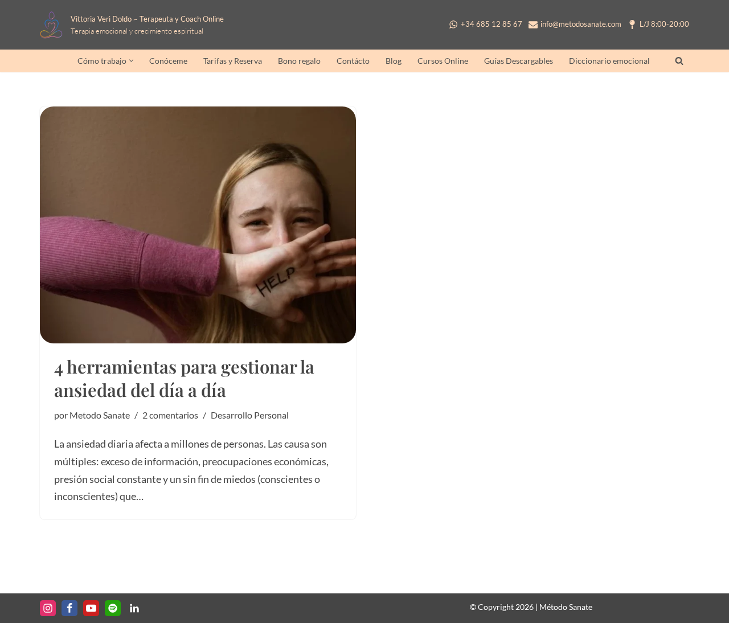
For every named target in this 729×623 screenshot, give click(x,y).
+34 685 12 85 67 (491, 24)
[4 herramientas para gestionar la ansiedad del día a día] (198, 224)
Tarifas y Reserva (232, 60)
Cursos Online (442, 60)
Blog (394, 60)
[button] (131, 61)
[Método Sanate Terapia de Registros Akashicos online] (54, 25)
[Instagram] (48, 608)
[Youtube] (91, 608)
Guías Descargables (518, 60)
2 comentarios (170, 414)
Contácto (353, 60)
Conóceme (168, 60)
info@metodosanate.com (580, 24)
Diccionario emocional (609, 60)
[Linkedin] (134, 608)
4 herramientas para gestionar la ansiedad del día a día (184, 377)
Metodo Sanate (99, 414)
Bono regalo (299, 60)
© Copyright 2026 (502, 607)
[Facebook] (69, 608)
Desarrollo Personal (250, 414)
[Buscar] (679, 60)
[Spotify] (113, 608)
